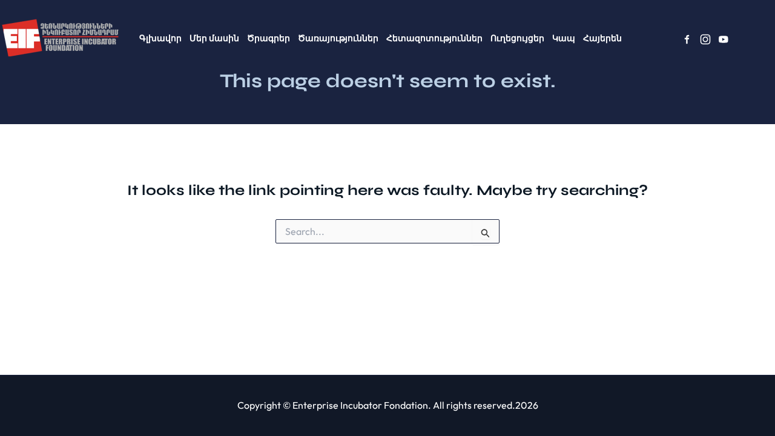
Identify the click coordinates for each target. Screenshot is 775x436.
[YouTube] (723, 39)
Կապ (563, 38)
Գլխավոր (160, 38)
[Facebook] (687, 39)
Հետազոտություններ (434, 38)
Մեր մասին (214, 38)
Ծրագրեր (268, 38)
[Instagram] (705, 39)
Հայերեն (602, 38)
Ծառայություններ (338, 38)
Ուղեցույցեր (517, 38)
